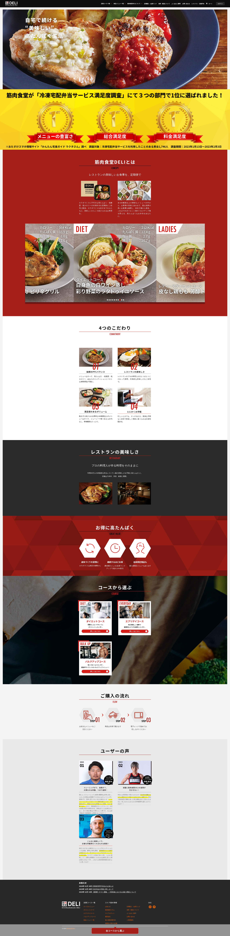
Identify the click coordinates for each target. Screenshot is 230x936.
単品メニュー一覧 (119, 3)
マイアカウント (110, 913)
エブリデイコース (89, 913)
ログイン (220, 3)
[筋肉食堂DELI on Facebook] (154, 906)
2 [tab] (109, 300)
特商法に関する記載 (111, 923)
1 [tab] (107, 300)
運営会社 (108, 916)
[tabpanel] (115, 263)
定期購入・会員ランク (150, 3)
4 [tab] (113, 300)
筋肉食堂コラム (110, 910)
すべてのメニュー (89, 906)
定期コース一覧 (105, 3)
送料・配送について (164, 3)
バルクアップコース (90, 916)
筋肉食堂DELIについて (134, 3)
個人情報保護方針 (110, 920)
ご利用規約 (130, 920)
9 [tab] (122, 300)
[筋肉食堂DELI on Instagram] (150, 906)
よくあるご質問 (176, 3)
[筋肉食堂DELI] (11, 3)
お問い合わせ (186, 3)
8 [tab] (120, 300)
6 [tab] (116, 300)
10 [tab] (123, 300)
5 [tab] (114, 300)
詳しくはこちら (95, 631)
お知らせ (108, 906)
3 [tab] (111, 300)
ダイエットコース (89, 910)
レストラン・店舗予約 (198, 3)
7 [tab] (118, 300)
